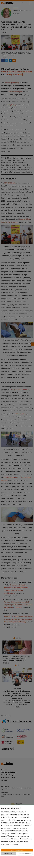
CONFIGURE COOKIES (25, 854)
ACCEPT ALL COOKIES (17, 850)
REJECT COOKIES (8, 854)
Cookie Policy (15, 842)
